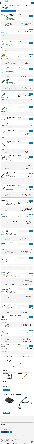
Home (2, 5)
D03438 (2, 304)
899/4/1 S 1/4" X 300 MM (3, 257)
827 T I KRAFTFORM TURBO (3, 273)
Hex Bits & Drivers (23, 5)
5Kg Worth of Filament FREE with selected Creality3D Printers (9, 383)
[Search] (32, 3)
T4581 (2, 344)
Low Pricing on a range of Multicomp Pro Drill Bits (24, 383)
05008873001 (3, 287)
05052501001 (3, 242)
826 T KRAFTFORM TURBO (3, 214)
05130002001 (3, 315)
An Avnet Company (3, 439)
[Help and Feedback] (32, 442)
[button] (2, 1)
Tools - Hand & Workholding (16, 5)
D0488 (2, 185)
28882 (2, 67)
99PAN (2, 129)
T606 (2, 155)
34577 (2, 14)
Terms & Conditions (17, 435)
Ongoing (4, 385)
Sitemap (27, 435)
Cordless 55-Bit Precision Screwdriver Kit (8, 406)
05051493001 (3, 92)
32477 (2, 199)
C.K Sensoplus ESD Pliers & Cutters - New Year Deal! (24, 407)
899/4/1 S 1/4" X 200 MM (3, 329)
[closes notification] (22, 221)
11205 (2, 41)
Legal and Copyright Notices (10, 435)
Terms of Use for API (23, 435)
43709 (2, 141)
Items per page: (4, 356)
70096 (2, 105)
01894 (2, 229)
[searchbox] (16, 3)
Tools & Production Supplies (7, 5)
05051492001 (3, 78)
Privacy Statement (3, 435)
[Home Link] (7, 1)
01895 (2, 117)
